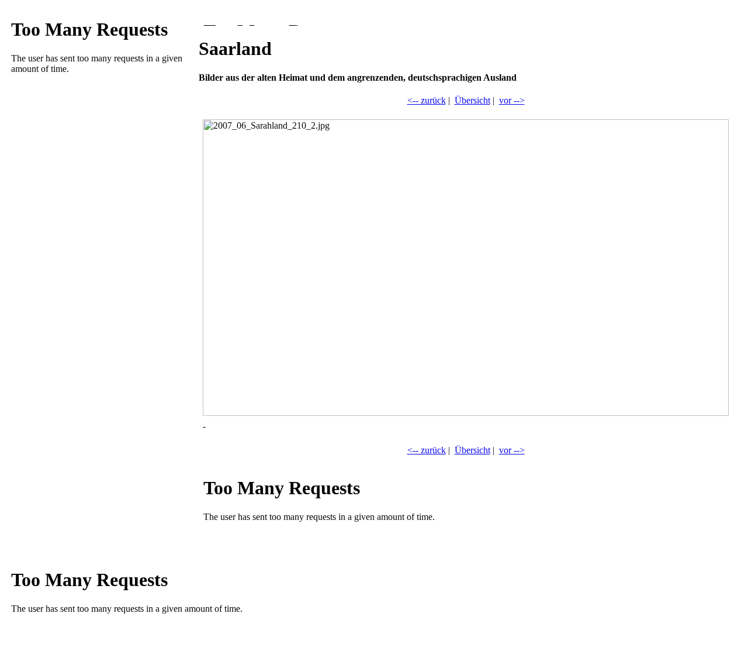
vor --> (512, 100)
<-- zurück (426, 100)
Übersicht (472, 100)
